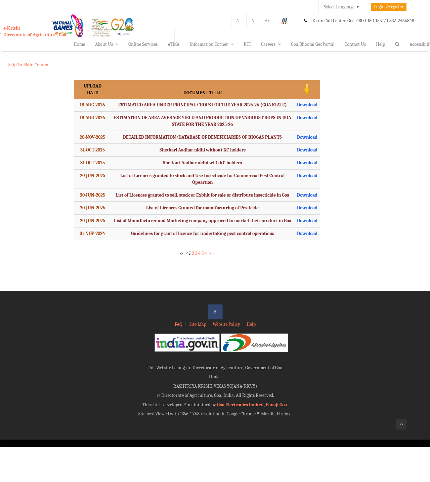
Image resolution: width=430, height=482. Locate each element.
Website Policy (226, 324)
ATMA (173, 44)
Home (79, 44)
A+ (267, 21)
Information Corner (208, 44)
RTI (247, 44)
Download (307, 105)
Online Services (143, 44)
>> (211, 253)
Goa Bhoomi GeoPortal (313, 44)
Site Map (197, 324)
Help (380, 44)
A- (238, 21)
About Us (104, 44)
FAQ (179, 324)
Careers (268, 44)
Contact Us (355, 44)
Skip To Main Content (29, 65)
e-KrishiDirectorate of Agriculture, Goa (34, 31)
